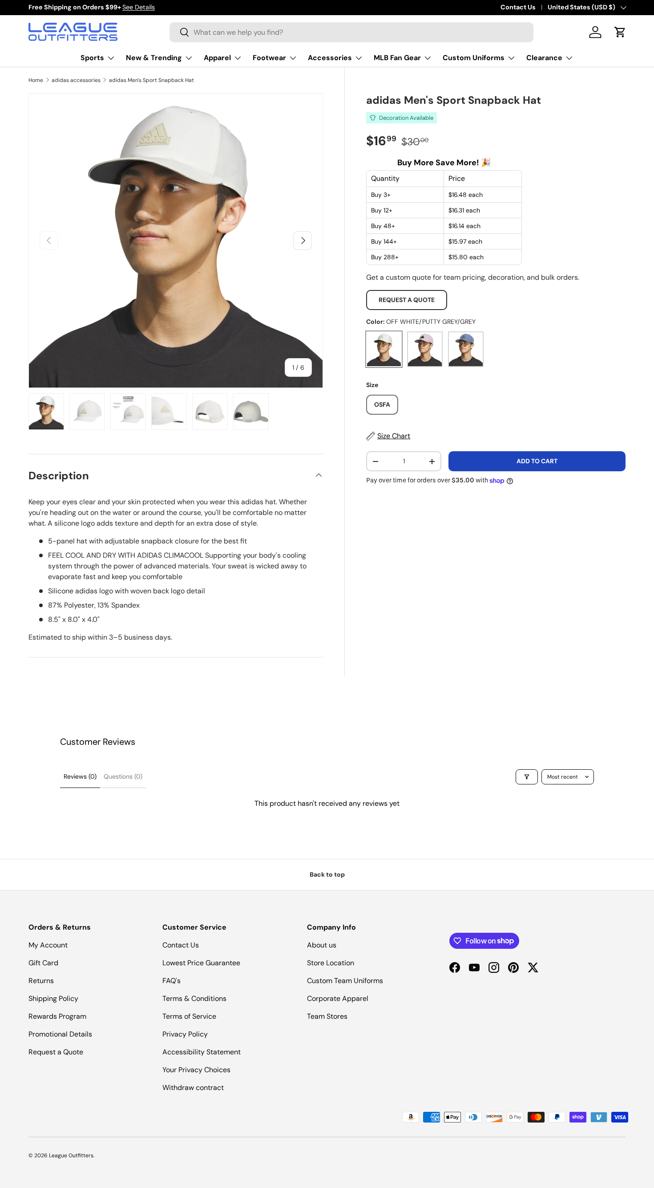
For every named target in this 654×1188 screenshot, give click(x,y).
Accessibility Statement (201, 1052)
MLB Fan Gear (397, 57)
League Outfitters (71, 1155)
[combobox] (351, 32)
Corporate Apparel (337, 998)
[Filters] (527, 776)
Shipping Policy (53, 998)
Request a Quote (407, 300)
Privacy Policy (185, 1034)
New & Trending (154, 57)
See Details (138, 7)
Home (35, 80)
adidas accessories (76, 80)
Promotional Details (60, 1034)
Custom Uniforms (474, 57)
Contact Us (518, 7)
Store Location (330, 963)
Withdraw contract (193, 1087)
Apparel (217, 57)
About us (321, 945)
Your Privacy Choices (196, 1069)
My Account (48, 945)
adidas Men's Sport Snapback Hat (151, 80)
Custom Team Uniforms (345, 980)
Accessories (330, 57)
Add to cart (537, 461)
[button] (620, 32)
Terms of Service (189, 1016)
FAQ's (171, 980)
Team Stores (327, 1016)
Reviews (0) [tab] (80, 776)
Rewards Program (57, 1016)
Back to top (327, 874)
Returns (41, 980)
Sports (92, 57)
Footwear (269, 57)
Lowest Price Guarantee (201, 963)
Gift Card (43, 963)
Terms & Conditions (194, 998)
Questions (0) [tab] (123, 776)
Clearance (544, 57)
